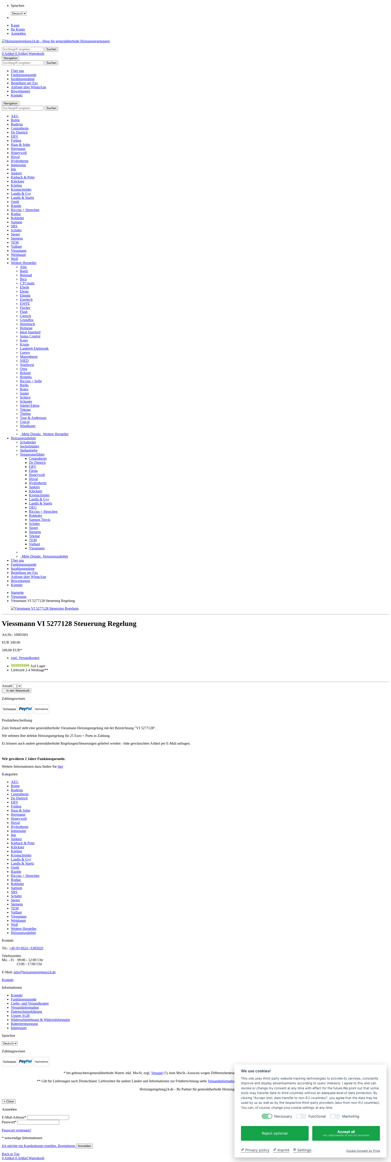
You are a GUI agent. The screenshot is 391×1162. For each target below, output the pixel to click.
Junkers (16, 173)
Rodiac (16, 214)
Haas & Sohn (20, 145)
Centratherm (20, 128)
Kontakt (16, 95)
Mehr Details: (44, 434)
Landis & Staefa (22, 198)
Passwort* (9, 1122)
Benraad (26, 275)
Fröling (16, 140)
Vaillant (16, 246)
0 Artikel (8, 53)
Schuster (26, 401)
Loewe (25, 352)
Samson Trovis (39, 520)
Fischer (25, 308)
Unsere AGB (20, 1016)
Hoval (15, 157)
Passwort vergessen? (16, 1130)
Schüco (25, 397)
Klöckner (17, 181)
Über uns (17, 71)
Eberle (24, 287)
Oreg (23, 369)
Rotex (24, 389)
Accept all (346, 1133)
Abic (23, 267)
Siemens (17, 238)
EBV (14, 136)
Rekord (25, 373)
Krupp (24, 344)
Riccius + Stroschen (25, 210)
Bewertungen (20, 91)
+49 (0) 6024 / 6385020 (26, 948)
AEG (15, 116)
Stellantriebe (29, 450)
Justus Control (30, 336)
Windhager (28, 426)
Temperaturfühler (32, 454)
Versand (157, 1073)
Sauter (24, 393)
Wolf (14, 259)
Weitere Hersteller (23, 263)
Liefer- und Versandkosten (30, 1003)
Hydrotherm (19, 161)
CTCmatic (27, 283)
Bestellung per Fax (24, 83)
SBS (14, 226)
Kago (24, 340)
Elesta (24, 291)
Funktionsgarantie (23, 75)
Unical (24, 422)
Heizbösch (27, 324)
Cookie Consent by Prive (363, 1150)
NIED (24, 361)
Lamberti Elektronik (34, 348)
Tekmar (25, 409)
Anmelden (18, 33)
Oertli (15, 202)
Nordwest (27, 365)
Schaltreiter (28, 442)
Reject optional (275, 1133)
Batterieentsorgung (24, 1024)
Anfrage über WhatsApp (28, 87)
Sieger (15, 234)
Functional (317, 1116)
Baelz (24, 271)
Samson (16, 222)
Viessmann (18, 251)
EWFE (25, 304)
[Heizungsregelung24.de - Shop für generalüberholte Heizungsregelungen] (56, 41)
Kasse (15, 25)
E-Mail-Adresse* (14, 1117)
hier (60, 766)
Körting (16, 185)
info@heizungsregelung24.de (35, 972)
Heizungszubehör (23, 438)
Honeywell (19, 153)
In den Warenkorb (17, 690)
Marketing (350, 1116)
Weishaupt (18, 255)
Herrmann (18, 149)
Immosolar (18, 165)
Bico (23, 279)
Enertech (26, 299)
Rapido (16, 206)
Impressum (18, 1028)
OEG (33, 507)
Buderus (17, 124)
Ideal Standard (30, 332)
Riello (24, 385)
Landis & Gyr (21, 193)
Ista (13, 169)
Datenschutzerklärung (26, 1011)
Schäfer (16, 230)
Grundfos (26, 320)
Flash (24, 312)
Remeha (26, 377)
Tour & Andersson (33, 418)
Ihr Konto (18, 29)
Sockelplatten (29, 446)
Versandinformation (25, 1007)
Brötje (15, 120)
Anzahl (7, 686)
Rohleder (17, 218)
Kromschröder (21, 189)
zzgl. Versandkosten (25, 658)
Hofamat (26, 328)
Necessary (283, 1116)
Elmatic (25, 295)
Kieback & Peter (23, 177)
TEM (15, 242)
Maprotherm (29, 356)
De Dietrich (19, 132)
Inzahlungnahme (23, 79)
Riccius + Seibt (31, 381)
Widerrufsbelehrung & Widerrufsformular (40, 1020)
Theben (25, 414)
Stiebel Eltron (29, 405)
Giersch (25, 316)
